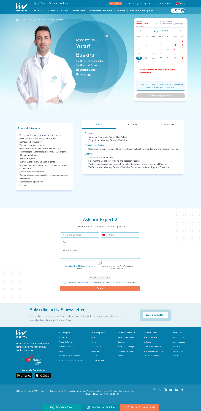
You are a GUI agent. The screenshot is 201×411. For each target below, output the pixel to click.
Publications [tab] (133, 124)
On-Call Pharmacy (151, 356)
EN (181, 3)
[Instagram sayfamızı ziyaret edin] (138, 3)
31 (139, 62)
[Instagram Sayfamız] (166, 388)
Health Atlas (79, 10)
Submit (100, 288)
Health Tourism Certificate (70, 356)
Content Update (178, 342)
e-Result (147, 342)
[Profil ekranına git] (183, 11)
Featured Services (125, 351)
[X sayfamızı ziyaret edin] (134, 3)
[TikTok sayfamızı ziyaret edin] (150, 3)
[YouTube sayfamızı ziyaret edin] (142, 3)
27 (161, 58)
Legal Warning (177, 351)
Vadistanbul (96, 346)
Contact (121, 10)
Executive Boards (66, 346)
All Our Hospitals (98, 360)
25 (146, 58)
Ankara (94, 356)
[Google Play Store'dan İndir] (24, 375)
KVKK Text (175, 346)
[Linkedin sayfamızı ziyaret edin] (145, 3)
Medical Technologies (127, 346)
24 (139, 58)
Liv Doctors (27, 19)
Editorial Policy (177, 337)
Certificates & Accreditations (71, 360)
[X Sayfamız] (160, 388)
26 (153, 58)
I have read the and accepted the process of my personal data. (102, 282)
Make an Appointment (161, 95)
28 (168, 58)
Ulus (93, 337)
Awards (62, 351)
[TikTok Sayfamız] (182, 388)
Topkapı (94, 342)
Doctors (64, 10)
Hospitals (38, 10)
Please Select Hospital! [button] (142, 25)
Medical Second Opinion (142, 10)
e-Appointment (150, 337)
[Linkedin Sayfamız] (177, 388)
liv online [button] (114, 3)
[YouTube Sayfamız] (171, 388)
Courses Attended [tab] (167, 124)
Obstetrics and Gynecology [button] (171, 24)
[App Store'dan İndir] (42, 375)
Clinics (51, 10)
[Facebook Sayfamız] (155, 388)
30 (182, 58)
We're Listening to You (153, 351)
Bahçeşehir (96, 351)
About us (63, 337)
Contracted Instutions (101, 10)
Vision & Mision (65, 342)
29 (175, 58)
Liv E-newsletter (155, 315)
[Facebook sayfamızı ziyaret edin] (130, 3)
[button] (36, 4)
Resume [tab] (99, 124)
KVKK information (88, 282)
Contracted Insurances (153, 346)
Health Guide (123, 356)
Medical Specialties (126, 337)
